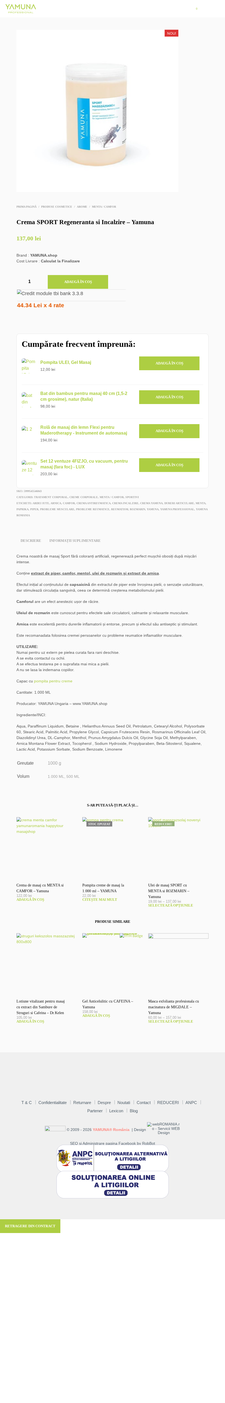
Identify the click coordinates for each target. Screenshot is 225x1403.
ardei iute (41, 503)
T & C (26, 1102)
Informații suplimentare (75, 541)
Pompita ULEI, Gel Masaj (65, 362)
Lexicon (116, 1110)
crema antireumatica (94, 503)
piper (34, 509)
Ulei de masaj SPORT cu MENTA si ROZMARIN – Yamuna (168, 891)
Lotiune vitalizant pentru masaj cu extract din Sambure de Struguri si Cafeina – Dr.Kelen (40, 1007)
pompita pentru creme (53, 681)
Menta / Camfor (104, 206)
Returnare (82, 1102)
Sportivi (132, 497)
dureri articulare (179, 503)
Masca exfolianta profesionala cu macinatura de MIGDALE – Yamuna (173, 1007)
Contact (144, 1102)
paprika (22, 509)
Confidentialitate (52, 1102)
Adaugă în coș (78, 282)
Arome (82, 206)
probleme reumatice (92, 509)
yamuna (153, 509)
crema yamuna (151, 503)
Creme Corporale (83, 497)
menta (201, 503)
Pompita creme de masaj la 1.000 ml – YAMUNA (103, 888)
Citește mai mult (99, 899)
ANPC (191, 1102)
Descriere (31, 541)
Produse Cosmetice (56, 206)
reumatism (119, 509)
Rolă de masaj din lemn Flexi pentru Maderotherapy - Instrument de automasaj (83, 430)
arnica (55, 503)
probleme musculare (57, 509)
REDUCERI (168, 1102)
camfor (69, 503)
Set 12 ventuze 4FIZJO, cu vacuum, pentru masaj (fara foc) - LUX (84, 464)
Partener (95, 1110)
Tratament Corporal (51, 497)
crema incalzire (125, 503)
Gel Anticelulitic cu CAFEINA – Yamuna (107, 1004)
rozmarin (137, 509)
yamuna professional (177, 509)
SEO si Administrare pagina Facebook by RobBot (112, 1143)
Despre (104, 1102)
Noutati (123, 1102)
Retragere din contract (30, 1226)
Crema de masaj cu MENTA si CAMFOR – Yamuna (40, 888)
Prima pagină (26, 206)
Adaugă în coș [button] (169, 363)
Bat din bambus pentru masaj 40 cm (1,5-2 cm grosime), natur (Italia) (83, 396)
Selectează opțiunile (170, 905)
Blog (134, 1110)
